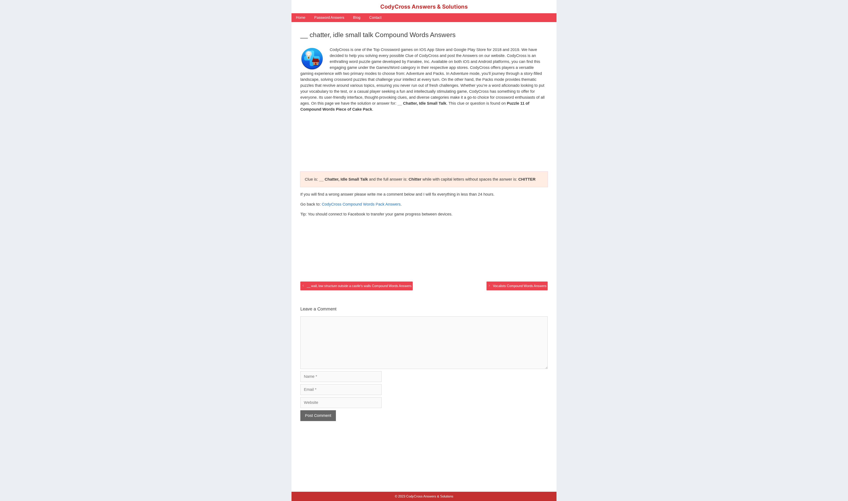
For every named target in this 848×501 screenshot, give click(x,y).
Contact (375, 17)
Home (300, 17)
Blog (356, 17)
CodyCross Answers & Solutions (424, 6)
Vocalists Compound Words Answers (520, 286)
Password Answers (329, 17)
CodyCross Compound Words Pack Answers (361, 204)
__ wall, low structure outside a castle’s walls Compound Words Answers (359, 286)
